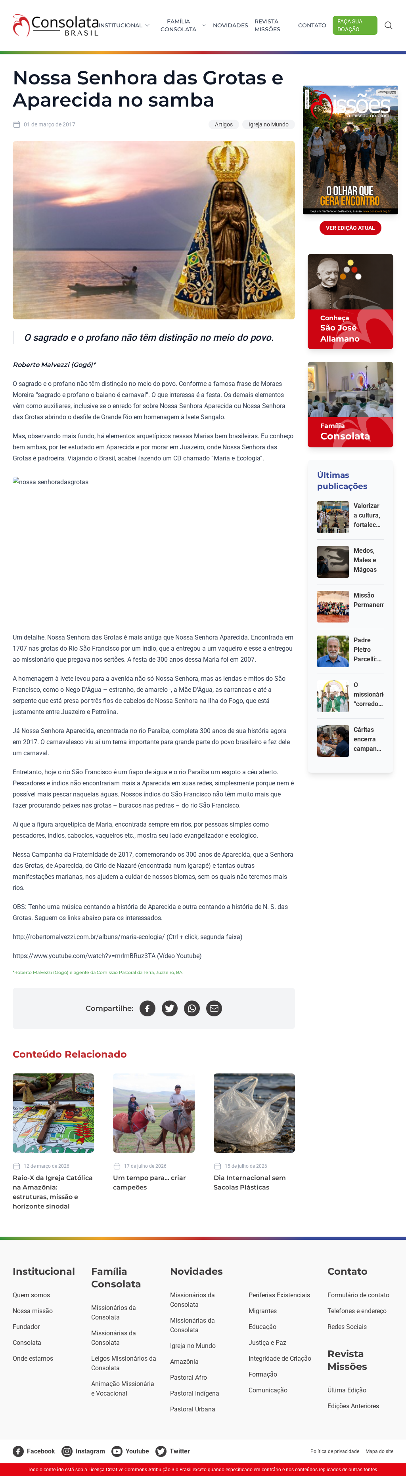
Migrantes (263, 1311)
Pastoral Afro (188, 1377)
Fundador (26, 1327)
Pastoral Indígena (194, 1393)
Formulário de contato (358, 1295)
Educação (262, 1327)
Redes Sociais (347, 1327)
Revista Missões (267, 25)
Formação (263, 1374)
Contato (312, 25)
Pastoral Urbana (192, 1409)
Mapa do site (379, 1451)
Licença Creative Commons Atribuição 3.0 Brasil (140, 1469)
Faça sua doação (349, 25)
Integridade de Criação (280, 1358)
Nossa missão (33, 1311)
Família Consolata (178, 25)
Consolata (27, 1342)
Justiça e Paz (267, 1342)
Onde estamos (33, 1358)
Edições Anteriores (353, 1406)
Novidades (230, 25)
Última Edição (346, 1390)
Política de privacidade (334, 1451)
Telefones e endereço (357, 1311)
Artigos (224, 124)
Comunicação (268, 1390)
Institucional (120, 25)
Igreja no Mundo (269, 124)
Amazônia (184, 1361)
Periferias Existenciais (279, 1295)
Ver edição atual (350, 228)
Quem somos (31, 1295)
